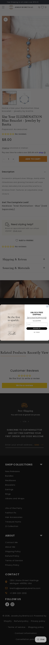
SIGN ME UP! (37, 328)
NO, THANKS (37, 332)
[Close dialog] (47, 306)
